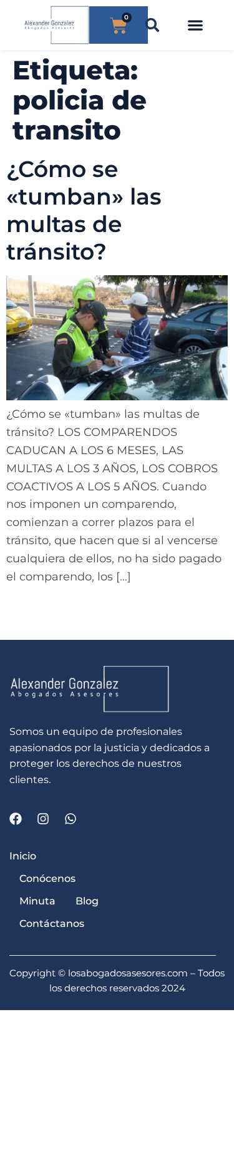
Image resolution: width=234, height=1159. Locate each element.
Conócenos (47, 878)
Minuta (37, 901)
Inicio (22, 856)
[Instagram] (43, 818)
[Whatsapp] (70, 818)
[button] (153, 25)
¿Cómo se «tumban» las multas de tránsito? (84, 210)
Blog (87, 901)
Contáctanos (51, 923)
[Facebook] (15, 818)
